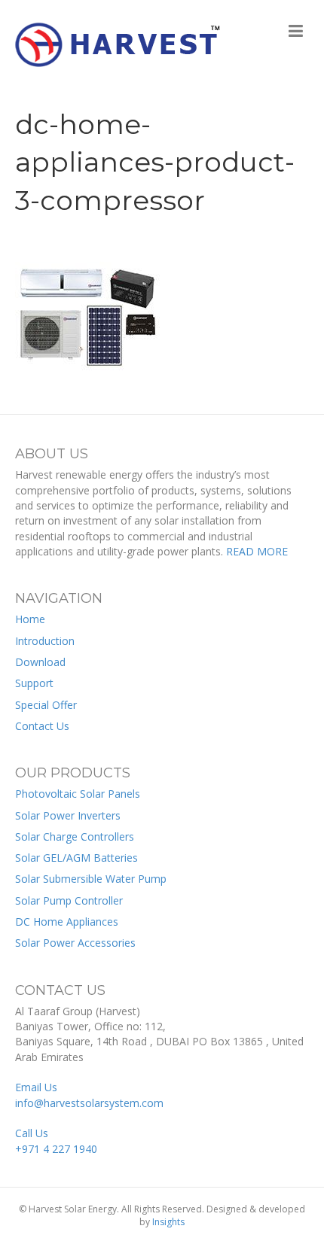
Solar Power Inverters (68, 815)
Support (34, 683)
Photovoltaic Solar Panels (77, 793)
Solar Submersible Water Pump (91, 878)
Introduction (45, 641)
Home (30, 619)
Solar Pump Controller (69, 900)
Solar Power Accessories (75, 942)
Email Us (89, 1094)
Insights (168, 1221)
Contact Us (42, 726)
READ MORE (257, 551)
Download (40, 662)
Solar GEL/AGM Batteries (76, 857)
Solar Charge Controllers (74, 836)
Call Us (56, 1140)
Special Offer (46, 705)
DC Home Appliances (66, 921)
